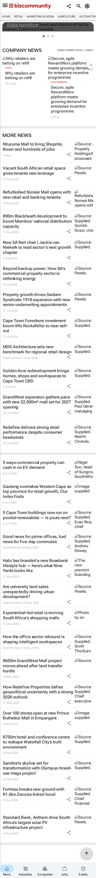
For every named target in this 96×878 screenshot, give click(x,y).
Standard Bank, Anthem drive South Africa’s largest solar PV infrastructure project (36, 822)
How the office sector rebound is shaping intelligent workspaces (34, 639)
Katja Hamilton (22, 25)
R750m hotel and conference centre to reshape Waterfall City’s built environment (36, 742)
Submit (89, 50)
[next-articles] (91, 65)
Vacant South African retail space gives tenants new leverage (34, 171)
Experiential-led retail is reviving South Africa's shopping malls (33, 615)
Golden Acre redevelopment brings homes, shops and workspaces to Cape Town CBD (36, 375)
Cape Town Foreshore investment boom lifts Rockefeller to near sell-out (35, 325)
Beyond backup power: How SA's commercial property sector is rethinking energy (34, 273)
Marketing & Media (40, 16)
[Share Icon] (68, 154)
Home (6, 16)
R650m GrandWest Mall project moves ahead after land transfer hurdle (32, 665)
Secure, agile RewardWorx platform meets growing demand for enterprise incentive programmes (69, 99)
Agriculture (66, 16)
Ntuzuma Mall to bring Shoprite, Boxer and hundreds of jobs (33, 147)
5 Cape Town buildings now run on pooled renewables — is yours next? (37, 515)
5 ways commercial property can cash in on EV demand (33, 465)
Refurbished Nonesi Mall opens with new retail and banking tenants (37, 195)
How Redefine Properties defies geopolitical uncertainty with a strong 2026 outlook (38, 691)
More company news (70, 50)
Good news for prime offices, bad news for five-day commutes (34, 539)
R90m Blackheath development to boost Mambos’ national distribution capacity (37, 221)
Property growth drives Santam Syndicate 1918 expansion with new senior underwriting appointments (36, 299)
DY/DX (8, 68)
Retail (18, 16)
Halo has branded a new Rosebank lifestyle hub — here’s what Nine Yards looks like (35, 565)
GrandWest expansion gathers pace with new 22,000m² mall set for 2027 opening (37, 402)
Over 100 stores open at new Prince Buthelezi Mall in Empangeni (36, 716)
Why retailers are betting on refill (20, 75)
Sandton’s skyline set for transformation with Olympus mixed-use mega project (37, 768)
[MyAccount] (88, 6)
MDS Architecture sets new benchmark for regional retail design (37, 349)
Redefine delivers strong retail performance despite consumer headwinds (32, 432)
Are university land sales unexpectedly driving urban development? (28, 591)
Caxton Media (59, 82)
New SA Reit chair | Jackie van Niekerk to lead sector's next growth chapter (37, 247)
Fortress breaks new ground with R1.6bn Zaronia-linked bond (33, 792)
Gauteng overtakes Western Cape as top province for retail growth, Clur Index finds (37, 491)
